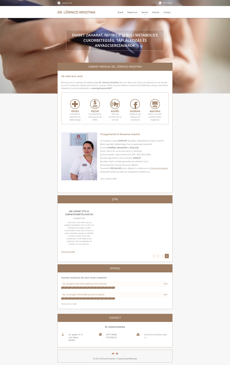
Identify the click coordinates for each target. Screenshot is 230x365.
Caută (59, 3)
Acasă (120, 12)
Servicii (145, 12)
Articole (155, 12)
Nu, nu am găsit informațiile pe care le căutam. (84, 294)
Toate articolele (68, 251)
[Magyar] (117, 353)
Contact (167, 12)
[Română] (113, 353)
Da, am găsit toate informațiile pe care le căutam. (85, 283)
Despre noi (132, 12)
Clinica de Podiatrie (159, 168)
